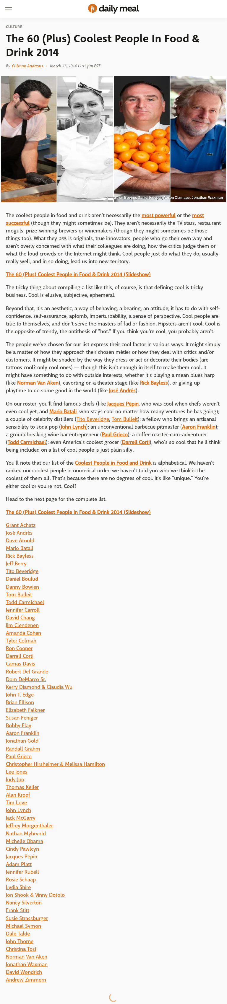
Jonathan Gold (22, 741)
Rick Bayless (20, 556)
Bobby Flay (18, 725)
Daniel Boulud (22, 579)
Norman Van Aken (26, 956)
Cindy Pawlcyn (22, 849)
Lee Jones (16, 772)
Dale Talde (18, 933)
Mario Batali (19, 548)
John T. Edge (20, 694)
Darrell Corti (19, 656)
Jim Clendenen (22, 625)
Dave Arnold (20, 540)
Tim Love (16, 802)
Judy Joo (15, 779)
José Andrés (19, 533)
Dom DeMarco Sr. (26, 679)
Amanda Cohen (23, 633)
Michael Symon (23, 926)
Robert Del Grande (27, 671)
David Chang (20, 617)
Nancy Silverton (24, 902)
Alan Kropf (18, 795)
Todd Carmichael (25, 602)
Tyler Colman (21, 640)
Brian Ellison (20, 702)
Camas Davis (20, 663)
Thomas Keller (22, 787)
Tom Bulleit (125, 419)
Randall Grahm (23, 749)
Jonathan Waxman (27, 964)
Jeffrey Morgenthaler (29, 825)
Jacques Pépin (21, 856)
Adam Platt (19, 864)
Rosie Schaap (21, 879)
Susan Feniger (22, 718)
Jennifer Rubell (22, 872)
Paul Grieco (19, 756)
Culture (14, 27)
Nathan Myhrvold (26, 833)
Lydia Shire (18, 887)
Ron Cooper (19, 648)
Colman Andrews (27, 66)
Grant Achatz (20, 525)
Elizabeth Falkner (25, 710)
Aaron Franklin (22, 733)
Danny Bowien (22, 587)
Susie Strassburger (27, 918)
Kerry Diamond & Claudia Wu (39, 687)
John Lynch (18, 810)
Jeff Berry (16, 563)
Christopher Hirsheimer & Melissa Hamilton (55, 764)
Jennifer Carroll (23, 610)
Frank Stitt (17, 910)
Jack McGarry (20, 818)
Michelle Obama (24, 841)
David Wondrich (24, 972)
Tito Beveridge (93, 419)
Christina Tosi (21, 949)
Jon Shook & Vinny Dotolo (35, 895)
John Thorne (19, 941)
